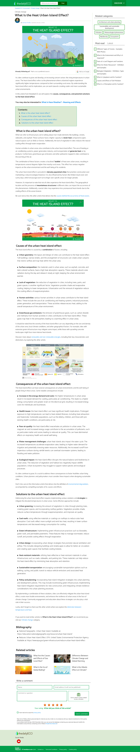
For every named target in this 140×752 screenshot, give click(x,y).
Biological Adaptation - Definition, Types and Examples (110, 72)
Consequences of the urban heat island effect (39, 119)
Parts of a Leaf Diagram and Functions (110, 61)
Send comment (82, 713)
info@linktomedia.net (51, 724)
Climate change (35, 8)
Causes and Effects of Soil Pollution (109, 80)
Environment (26, 8)
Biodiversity (104, 36)
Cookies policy (73, 749)
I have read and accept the (30, 712)
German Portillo (26, 23)
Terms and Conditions (51, 749)
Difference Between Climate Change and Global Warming (80, 658)
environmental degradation (78, 484)
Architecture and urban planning (109, 22)
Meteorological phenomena (114, 32)
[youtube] (19, 741)
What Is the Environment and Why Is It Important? (110, 56)
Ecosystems (115, 36)
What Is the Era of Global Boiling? (40, 668)
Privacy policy (63, 749)
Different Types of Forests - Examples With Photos (109, 50)
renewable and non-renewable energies (46, 337)
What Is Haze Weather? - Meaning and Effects (61, 102)
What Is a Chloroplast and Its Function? (110, 84)
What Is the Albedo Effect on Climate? (79, 668)
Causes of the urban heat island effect (36, 116)
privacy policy (37, 713)
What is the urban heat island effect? (35, 113)
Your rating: (38, 708)
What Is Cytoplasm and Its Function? (109, 77)
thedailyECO (18, 8)
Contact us (40, 749)
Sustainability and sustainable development (109, 27)
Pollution (99, 32)
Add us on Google (84, 72)
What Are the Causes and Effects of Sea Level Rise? (41, 658)
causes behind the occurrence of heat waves (72, 195)
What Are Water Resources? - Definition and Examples (110, 66)
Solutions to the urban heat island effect (37, 122)
